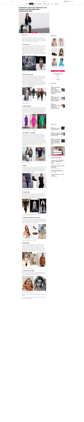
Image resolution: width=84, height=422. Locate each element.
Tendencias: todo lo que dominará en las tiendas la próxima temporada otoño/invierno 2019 (37, 5)
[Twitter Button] (40, 34)
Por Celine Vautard (25, 34)
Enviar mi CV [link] (58, 79)
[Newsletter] (69, 1)
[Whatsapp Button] (45, 34)
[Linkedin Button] (42, 34)
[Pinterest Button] (44, 34)
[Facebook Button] (41, 34)
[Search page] (70, 1)
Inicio (19, 5)
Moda (24, 5)
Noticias (22, 5)
